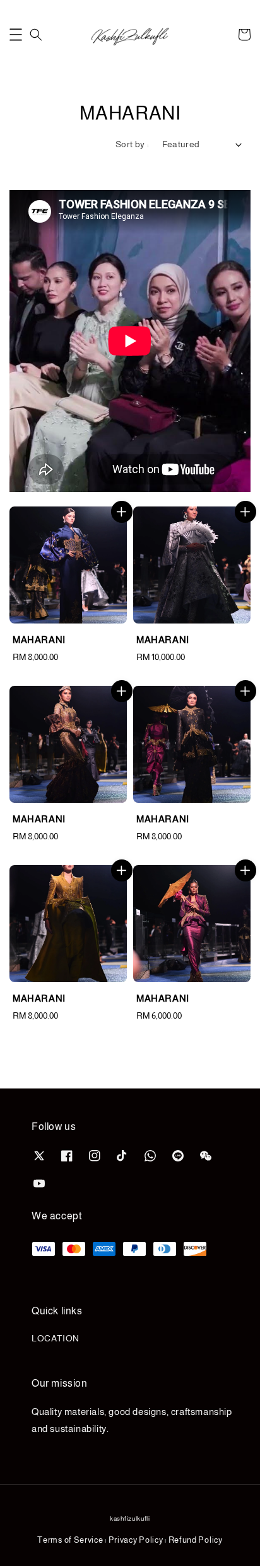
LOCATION (56, 1338)
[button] (16, 34)
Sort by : (132, 144)
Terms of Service (70, 1540)
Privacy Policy (136, 1540)
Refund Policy (195, 1540)
